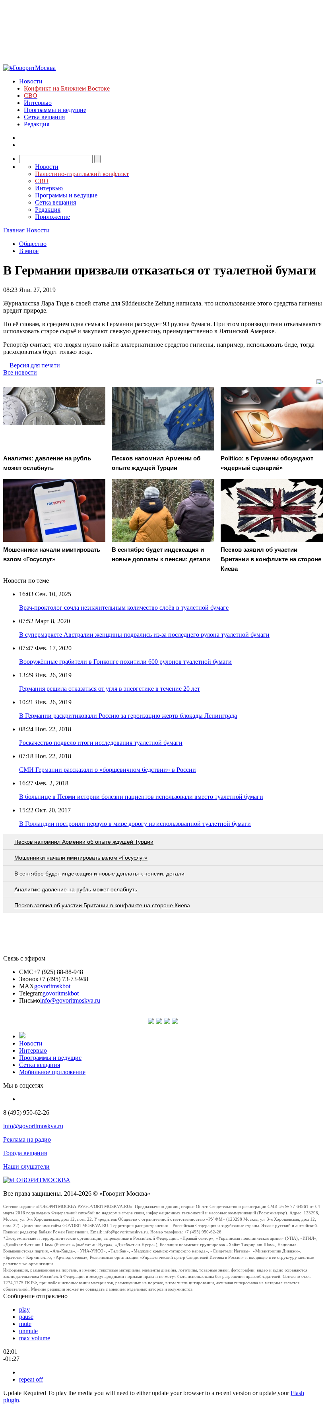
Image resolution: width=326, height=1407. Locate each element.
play (24, 1309)
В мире (29, 250)
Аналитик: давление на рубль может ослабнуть (75, 889)
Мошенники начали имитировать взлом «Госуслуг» (80, 857)
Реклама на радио (27, 1139)
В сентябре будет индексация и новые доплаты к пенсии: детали (99, 873)
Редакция (36, 124)
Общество (33, 243)
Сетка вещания (44, 117)
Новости (31, 81)
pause (26, 1316)
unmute (28, 1331)
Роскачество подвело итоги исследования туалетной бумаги (100, 742)
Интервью (38, 102)
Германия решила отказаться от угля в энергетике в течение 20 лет (109, 688)
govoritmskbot (52, 986)
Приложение (52, 216)
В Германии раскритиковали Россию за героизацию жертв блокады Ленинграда (128, 715)
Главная (14, 230)
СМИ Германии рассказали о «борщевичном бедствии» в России (107, 769)
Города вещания (25, 1153)
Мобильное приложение (52, 1072)
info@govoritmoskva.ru (70, 1000)
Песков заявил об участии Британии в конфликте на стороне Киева (102, 905)
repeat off (31, 1379)
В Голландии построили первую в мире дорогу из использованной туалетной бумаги (135, 823)
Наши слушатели (26, 1166)
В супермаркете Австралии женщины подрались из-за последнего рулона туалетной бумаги (144, 634)
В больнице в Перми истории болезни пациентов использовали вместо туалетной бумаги (141, 796)
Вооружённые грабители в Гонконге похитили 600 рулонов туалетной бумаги (125, 661)
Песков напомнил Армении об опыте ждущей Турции (83, 842)
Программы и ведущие (55, 109)
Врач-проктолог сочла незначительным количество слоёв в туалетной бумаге (124, 607)
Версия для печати (35, 365)
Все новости (20, 372)
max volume (34, 1338)
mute (25, 1323)
